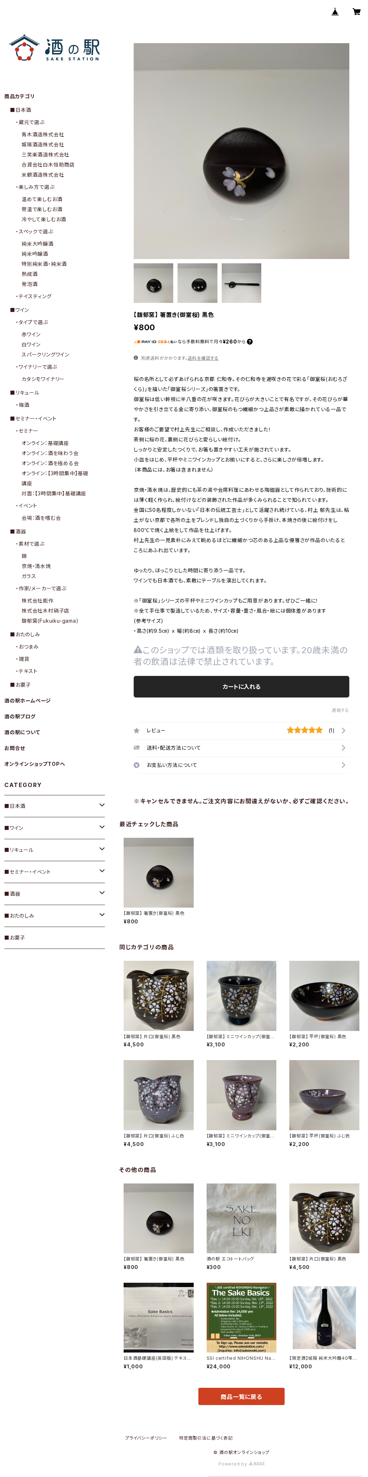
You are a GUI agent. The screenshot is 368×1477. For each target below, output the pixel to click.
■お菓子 (20, 685)
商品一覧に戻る (241, 1396)
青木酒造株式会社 (43, 134)
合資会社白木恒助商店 (48, 165)
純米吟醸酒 (35, 254)
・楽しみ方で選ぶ (35, 187)
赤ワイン (31, 334)
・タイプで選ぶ (32, 322)
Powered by (233, 1464)
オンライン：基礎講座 (45, 443)
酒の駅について (22, 732)
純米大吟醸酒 (38, 244)
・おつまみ (27, 647)
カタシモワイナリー (43, 379)
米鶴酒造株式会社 (43, 175)
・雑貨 (22, 659)
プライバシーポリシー (146, 1438)
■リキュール (25, 393)
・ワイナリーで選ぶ (36, 367)
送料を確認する (203, 358)
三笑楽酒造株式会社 (45, 154)
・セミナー (27, 431)
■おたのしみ (25, 634)
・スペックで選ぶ (34, 231)
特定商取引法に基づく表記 (206, 1438)
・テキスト (27, 671)
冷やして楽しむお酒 (44, 219)
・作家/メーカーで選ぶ (41, 588)
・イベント (26, 506)
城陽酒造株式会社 (43, 144)
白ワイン (31, 344)
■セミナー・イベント (33, 418)
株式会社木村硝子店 (45, 611)
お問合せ (14, 748)
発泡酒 (29, 284)
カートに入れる (242, 686)
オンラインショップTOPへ (34, 764)
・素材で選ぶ (30, 544)
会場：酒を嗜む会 (41, 518)
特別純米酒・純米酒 (44, 264)
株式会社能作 (38, 600)
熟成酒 (29, 274)
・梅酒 (22, 405)
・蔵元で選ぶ (30, 122)
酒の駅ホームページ (27, 700)
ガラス (29, 576)
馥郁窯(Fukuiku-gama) (50, 621)
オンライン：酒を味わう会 (50, 453)
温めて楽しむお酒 (42, 199)
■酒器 (18, 531)
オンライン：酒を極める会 (50, 463)
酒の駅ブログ (20, 716)
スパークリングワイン (45, 354)
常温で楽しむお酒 (42, 209)
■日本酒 (20, 110)
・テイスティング (33, 296)
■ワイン (19, 310)
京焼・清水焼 (36, 566)
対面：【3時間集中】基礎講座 (54, 493)
